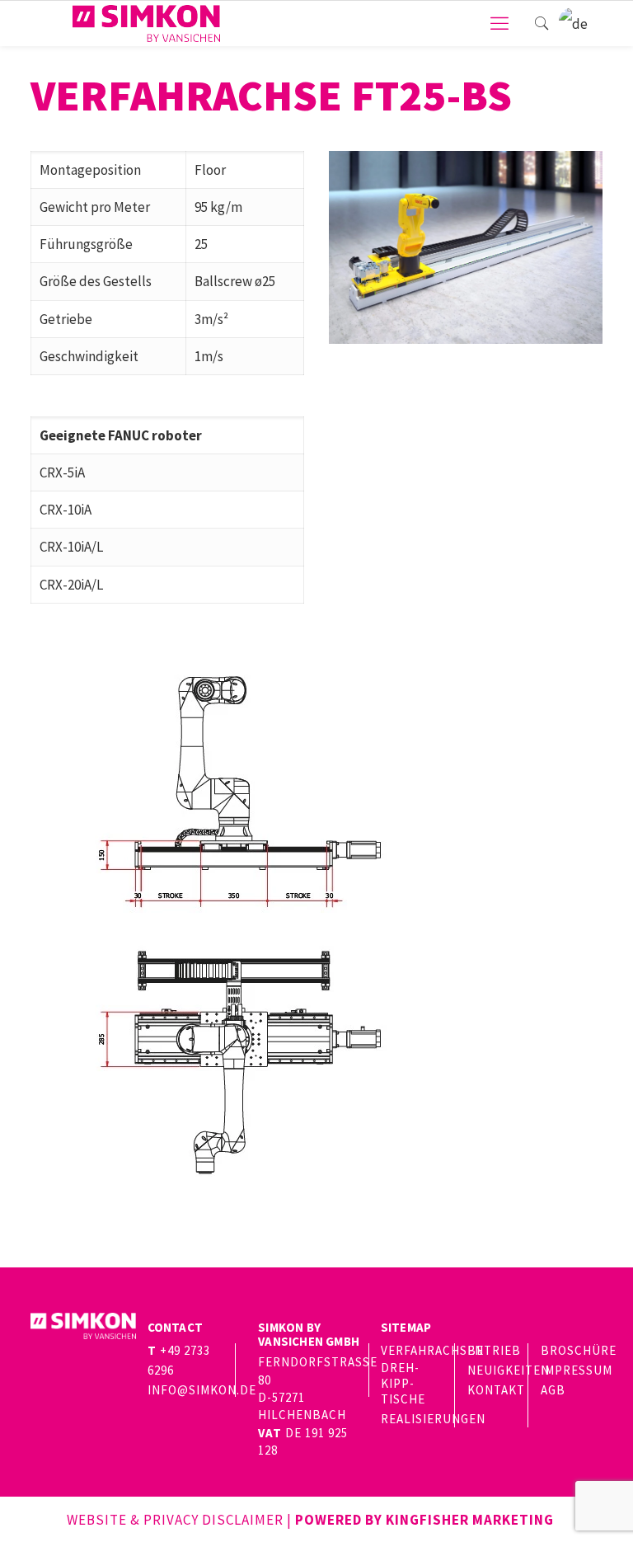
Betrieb (494, 1350)
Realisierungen (433, 1419)
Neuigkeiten (508, 1370)
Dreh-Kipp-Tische (403, 1383)
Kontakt (496, 1390)
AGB (553, 1390)
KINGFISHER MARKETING (470, 1520)
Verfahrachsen (432, 1350)
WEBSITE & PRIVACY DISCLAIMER (175, 1520)
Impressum (576, 1370)
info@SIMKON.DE (202, 1390)
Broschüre (579, 1350)
